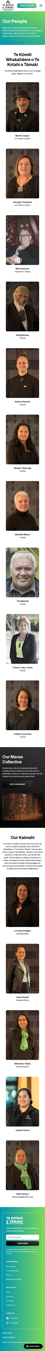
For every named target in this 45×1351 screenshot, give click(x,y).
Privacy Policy (7, 1333)
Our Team (9, 1301)
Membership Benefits (14, 1279)
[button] (40, 5)
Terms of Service (8, 1337)
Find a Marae (10, 1266)
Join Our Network (12, 1271)
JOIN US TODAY (27, 6)
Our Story (9, 1296)
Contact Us (10, 1305)
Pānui (8, 1292)
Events (8, 1275)
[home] (8, 5)
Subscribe (22, 1243)
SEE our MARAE (17, 784)
